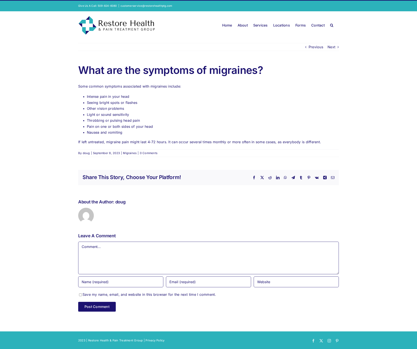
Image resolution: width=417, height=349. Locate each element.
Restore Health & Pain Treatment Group (115, 340)
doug (86, 153)
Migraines (130, 153)
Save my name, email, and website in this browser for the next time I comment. (149, 294)
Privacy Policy (155, 340)
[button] (331, 24)
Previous (316, 47)
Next (331, 47)
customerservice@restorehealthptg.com (146, 5)
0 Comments (148, 153)
